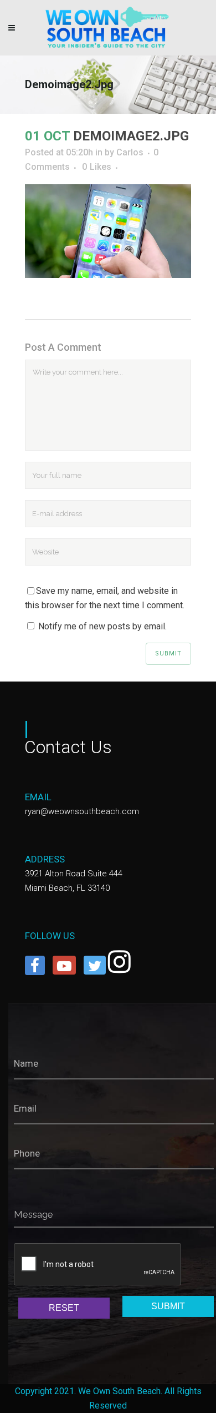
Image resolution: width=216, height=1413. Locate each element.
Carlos (129, 152)
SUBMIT (168, 1306)
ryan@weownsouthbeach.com (82, 811)
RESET (64, 1308)
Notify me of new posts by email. (102, 626)
